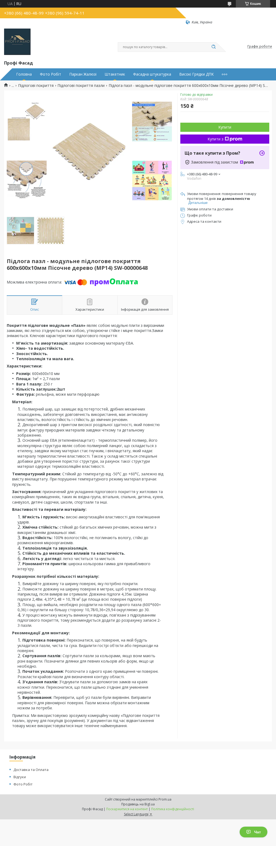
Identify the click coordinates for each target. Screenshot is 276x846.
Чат (257, 832)
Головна (24, 74)
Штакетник (115, 74)
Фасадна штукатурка (152, 74)
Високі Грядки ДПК (196, 74)
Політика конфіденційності (172, 809)
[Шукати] (213, 47)
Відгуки (19, 776)
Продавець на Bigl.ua (138, 804)
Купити (224, 127)
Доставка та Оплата (31, 769)
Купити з (215, 138)
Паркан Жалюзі (82, 74)
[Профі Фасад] (17, 42)
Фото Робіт (50, 74)
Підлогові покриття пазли (81, 85)
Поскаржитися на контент (127, 809)
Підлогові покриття (36, 85)
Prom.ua (164, 799)
